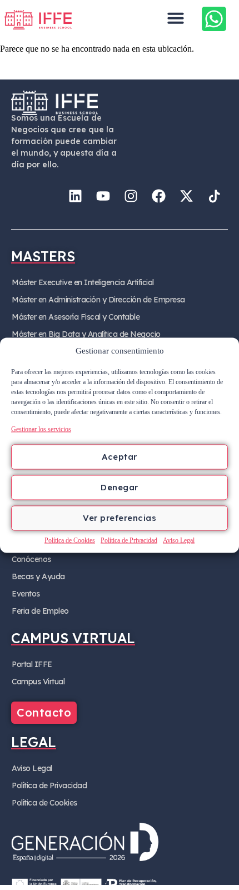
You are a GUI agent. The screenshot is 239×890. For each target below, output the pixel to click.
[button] (175, 17)
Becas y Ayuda (38, 576)
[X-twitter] (186, 196)
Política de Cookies (69, 540)
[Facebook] (158, 196)
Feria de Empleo (40, 611)
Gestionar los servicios (41, 428)
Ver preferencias (119, 518)
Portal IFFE (32, 664)
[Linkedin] (75, 196)
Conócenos (31, 559)
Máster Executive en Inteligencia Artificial (83, 282)
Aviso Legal (179, 540)
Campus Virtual (38, 682)
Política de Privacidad (129, 540)
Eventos (26, 594)
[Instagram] (131, 196)
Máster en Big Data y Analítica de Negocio (86, 334)
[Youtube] (103, 196)
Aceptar (119, 456)
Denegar (119, 487)
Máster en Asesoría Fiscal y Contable (76, 317)
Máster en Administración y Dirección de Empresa (98, 300)
